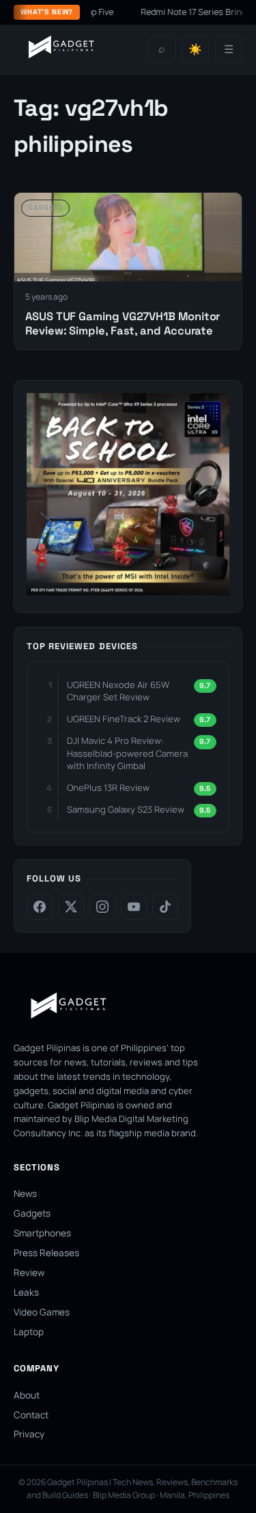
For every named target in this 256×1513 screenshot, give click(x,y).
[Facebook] (40, 907)
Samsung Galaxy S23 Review (125, 809)
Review (29, 1272)
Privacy (29, 1434)
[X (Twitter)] (71, 907)
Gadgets (32, 1213)
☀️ (195, 49)
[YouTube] (134, 907)
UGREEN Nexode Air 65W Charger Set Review (118, 690)
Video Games (42, 1312)
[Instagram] (102, 907)
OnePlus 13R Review (108, 787)
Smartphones (42, 1233)
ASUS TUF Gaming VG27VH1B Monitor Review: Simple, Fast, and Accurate (122, 323)
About (27, 1395)
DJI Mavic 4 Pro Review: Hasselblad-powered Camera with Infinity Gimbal (127, 752)
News (25, 1193)
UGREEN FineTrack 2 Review (123, 719)
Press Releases (46, 1253)
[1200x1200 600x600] (128, 591)
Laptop (29, 1332)
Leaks (26, 1292)
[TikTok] (165, 907)
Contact (31, 1415)
